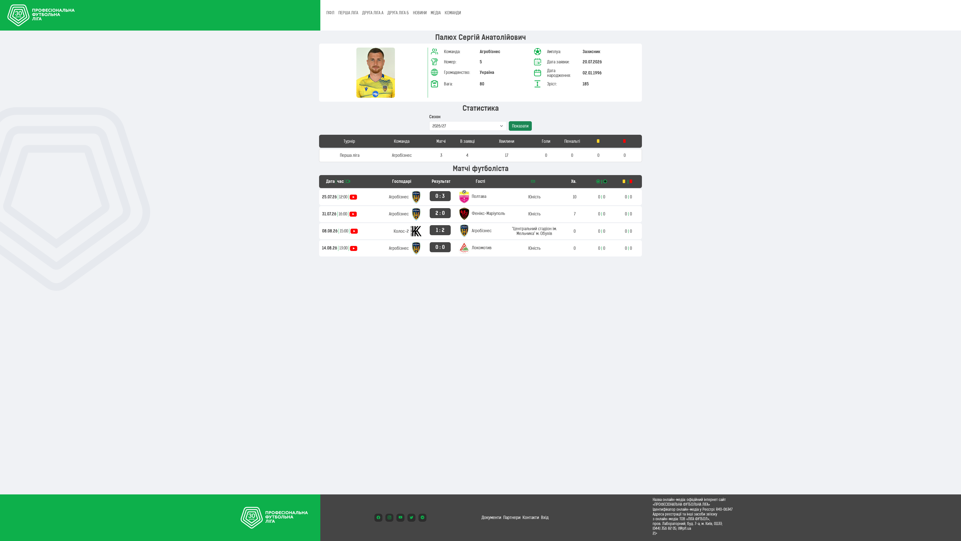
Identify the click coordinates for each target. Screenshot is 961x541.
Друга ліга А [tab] (372, 12)
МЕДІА (436, 12)
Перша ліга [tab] (348, 12)
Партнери (512, 517)
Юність (534, 196)
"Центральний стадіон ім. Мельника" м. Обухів (534, 231)
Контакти (531, 517)
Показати (520, 125)
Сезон (434, 116)
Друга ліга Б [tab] (398, 12)
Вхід (545, 517)
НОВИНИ (420, 12)
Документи (491, 517)
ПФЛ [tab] (330, 12)
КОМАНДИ (453, 12)
